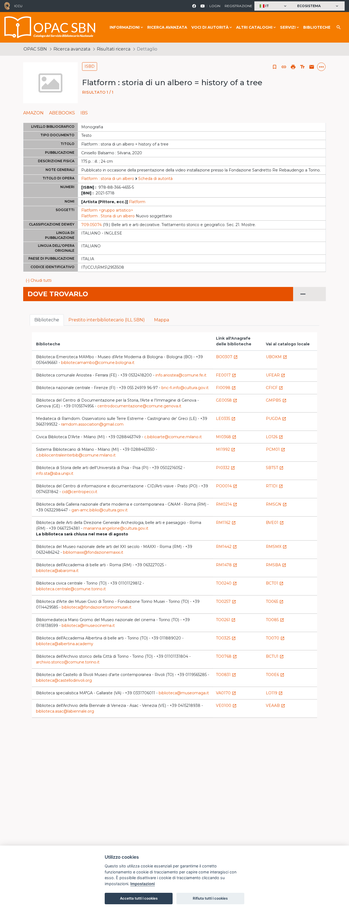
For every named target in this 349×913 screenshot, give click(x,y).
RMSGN (276, 504)
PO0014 (226, 486)
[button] (273, 6)
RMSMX (276, 546)
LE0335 (226, 418)
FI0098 (226, 387)
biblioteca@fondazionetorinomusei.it (96, 607)
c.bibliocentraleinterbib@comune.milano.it (76, 455)
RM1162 (226, 522)
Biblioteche (316, 27)
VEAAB (275, 705)
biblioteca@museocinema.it (88, 625)
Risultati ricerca (113, 49)
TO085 (275, 619)
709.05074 (91, 224)
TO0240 (226, 583)
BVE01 (275, 522)
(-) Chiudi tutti (39, 280)
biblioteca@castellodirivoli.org (64, 680)
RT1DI (274, 486)
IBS (84, 112)
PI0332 (225, 467)
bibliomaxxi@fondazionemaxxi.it (93, 552)
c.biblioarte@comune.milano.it (173, 436)
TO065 (275, 601)
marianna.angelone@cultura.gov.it (115, 528)
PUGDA (276, 418)
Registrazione (238, 6)
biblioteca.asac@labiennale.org (65, 711)
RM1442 (226, 546)
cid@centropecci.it (79, 491)
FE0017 (226, 375)
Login (214, 6)
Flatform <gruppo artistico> (107, 210)
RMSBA (276, 564)
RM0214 (226, 504)
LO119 (274, 692)
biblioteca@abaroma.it (57, 570)
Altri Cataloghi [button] (254, 27)
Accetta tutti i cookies (139, 898)
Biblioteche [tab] (46, 319)
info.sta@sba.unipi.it (54, 473)
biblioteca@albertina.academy (64, 643)
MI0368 (226, 436)
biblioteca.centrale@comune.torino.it (71, 588)
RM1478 (226, 564)
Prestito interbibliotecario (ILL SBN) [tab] (106, 319)
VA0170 (226, 692)
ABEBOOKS (62, 112)
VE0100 (226, 705)
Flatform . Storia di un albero (108, 216)
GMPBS (276, 400)
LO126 (274, 436)
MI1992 (225, 449)
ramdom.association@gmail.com (92, 424)
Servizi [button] (288, 27)
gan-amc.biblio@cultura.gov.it (99, 510)
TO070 (275, 638)
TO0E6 (275, 674)
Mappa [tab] (161, 319)
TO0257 (226, 601)
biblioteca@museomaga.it (184, 692)
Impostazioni (142, 883)
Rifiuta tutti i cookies (210, 898)
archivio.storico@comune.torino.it (68, 662)
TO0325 (226, 638)
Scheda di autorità (155, 178)
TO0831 (226, 674)
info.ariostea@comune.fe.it (180, 375)
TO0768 (226, 656)
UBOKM (276, 356)
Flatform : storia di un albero (107, 178)
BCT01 (275, 583)
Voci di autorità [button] (209, 27)
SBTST (275, 467)
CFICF (274, 387)
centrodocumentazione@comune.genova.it (139, 406)
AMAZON (33, 112)
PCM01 (275, 449)
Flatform (137, 201)
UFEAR (275, 375)
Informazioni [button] (125, 27)
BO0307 (227, 356)
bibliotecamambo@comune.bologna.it (97, 362)
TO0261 (226, 619)
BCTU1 (275, 656)
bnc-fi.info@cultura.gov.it (185, 387)
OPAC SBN (35, 49)
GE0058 (226, 400)
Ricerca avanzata (167, 27)
